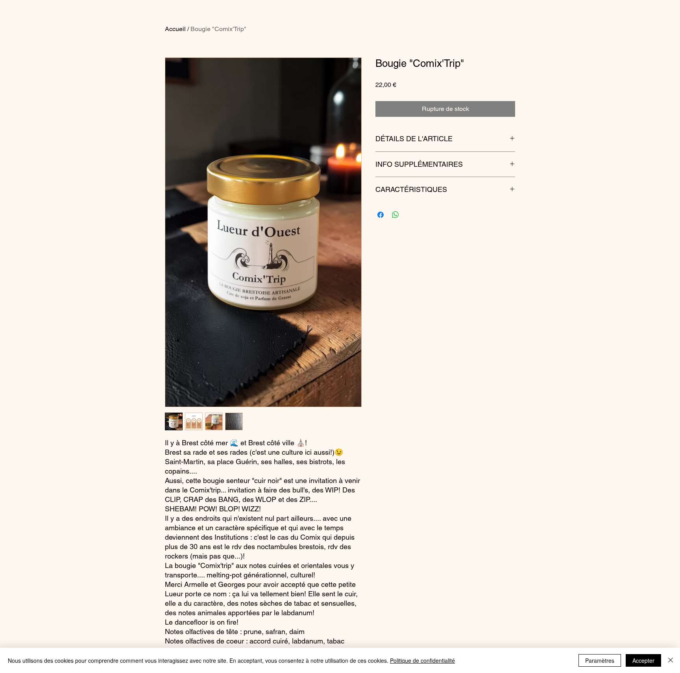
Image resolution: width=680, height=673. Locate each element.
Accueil (175, 29)
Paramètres (599, 660)
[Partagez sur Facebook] (380, 214)
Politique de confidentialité (422, 660)
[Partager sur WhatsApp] (395, 214)
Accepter (643, 660)
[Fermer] (670, 660)
